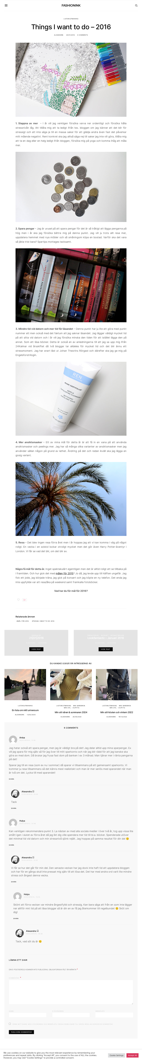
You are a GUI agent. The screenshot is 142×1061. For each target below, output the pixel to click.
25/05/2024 (77, 717)
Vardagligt (36, 635)
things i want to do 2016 (43, 621)
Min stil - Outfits (71, 708)
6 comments (82, 35)
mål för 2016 (23, 621)
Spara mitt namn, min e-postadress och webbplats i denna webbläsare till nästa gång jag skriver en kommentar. (62, 1024)
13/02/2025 (31, 714)
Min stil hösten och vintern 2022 (116, 712)
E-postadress (58, 1011)
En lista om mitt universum (25, 710)
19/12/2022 (123, 717)
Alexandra (58, 35)
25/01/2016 (70, 35)
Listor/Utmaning (71, 19)
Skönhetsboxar (117, 635)
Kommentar (14, 978)
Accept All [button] (132, 1055)
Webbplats (100, 1011)
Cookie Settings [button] (116, 1055)
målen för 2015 (64, 573)
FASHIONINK (71, 5)
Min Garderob (79, 705)
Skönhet (104, 635)
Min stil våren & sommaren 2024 (71, 712)
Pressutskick (93, 635)
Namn (11, 1011)
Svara (11, 779)
